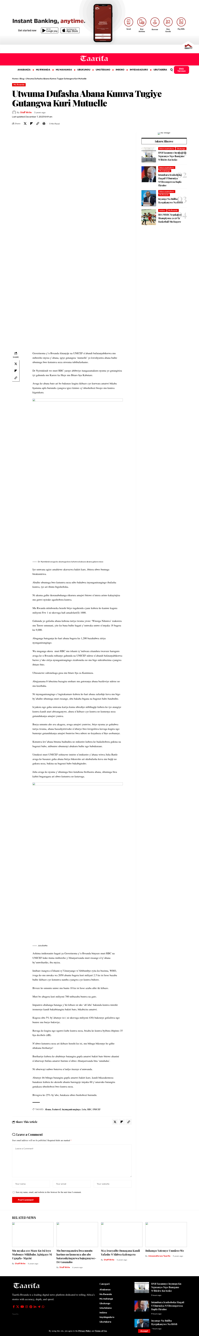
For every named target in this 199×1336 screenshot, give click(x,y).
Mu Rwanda (19, 84)
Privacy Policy (84, 1330)
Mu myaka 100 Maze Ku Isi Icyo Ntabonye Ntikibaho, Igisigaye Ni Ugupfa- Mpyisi (32, 1254)
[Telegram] (39, 1306)
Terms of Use (101, 1330)
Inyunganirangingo (71, 1109)
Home (15, 78)
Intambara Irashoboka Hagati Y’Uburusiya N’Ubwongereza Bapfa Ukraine (167, 1306)
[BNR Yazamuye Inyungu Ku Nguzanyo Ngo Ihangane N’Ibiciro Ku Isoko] (148, 155)
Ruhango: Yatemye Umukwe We (164, 1250)
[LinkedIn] (35, 1306)
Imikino (162, 210)
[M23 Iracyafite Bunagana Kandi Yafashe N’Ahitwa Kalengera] (121, 1234)
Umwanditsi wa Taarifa (159, 1256)
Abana (48, 1109)
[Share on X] (25, 123)
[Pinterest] (31, 1306)
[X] (17, 1306)
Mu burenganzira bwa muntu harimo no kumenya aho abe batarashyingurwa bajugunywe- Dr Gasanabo (76, 1256)
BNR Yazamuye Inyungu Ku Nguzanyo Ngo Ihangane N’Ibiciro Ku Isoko (172, 156)
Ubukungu (181, 148)
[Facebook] (13, 1306)
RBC (89, 1109)
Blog (22, 78)
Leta (84, 1109)
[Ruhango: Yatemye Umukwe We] (166, 1234)
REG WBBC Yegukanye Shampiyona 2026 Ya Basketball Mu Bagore (170, 218)
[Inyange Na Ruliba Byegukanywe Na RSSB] (148, 198)
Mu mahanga (164, 171)
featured (56, 1109)
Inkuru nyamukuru (166, 148)
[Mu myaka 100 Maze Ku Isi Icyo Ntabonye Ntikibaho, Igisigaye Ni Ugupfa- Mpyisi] (33, 1234)
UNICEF (97, 1109)
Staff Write (26, 112)
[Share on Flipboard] (31, 123)
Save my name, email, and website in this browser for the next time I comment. (48, 1192)
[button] (144, 1331)
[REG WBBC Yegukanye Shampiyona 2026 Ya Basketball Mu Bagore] (148, 217)
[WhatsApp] (43, 1306)
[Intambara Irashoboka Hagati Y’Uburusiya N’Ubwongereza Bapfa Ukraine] (148, 174)
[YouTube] (22, 1306)
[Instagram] (27, 1306)
